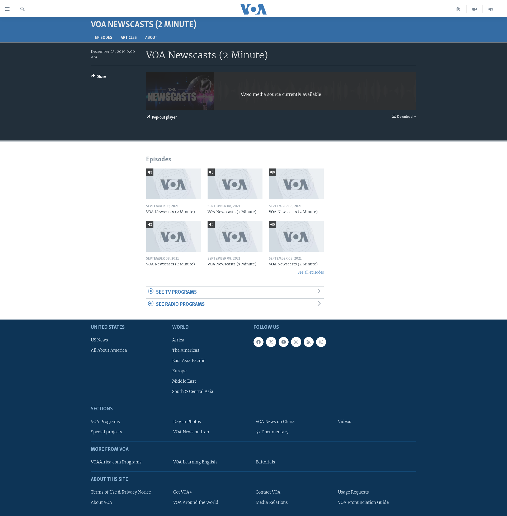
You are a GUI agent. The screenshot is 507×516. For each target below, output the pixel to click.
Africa (178, 340)
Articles (129, 38)
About (151, 38)
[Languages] (458, 9)
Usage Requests (353, 492)
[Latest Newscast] (491, 9)
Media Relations (272, 502)
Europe (179, 370)
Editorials (265, 462)
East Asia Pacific (188, 360)
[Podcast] (321, 342)
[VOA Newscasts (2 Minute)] (173, 183)
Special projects (106, 431)
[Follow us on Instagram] (296, 342)
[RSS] (309, 342)
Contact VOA (268, 492)
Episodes (103, 38)
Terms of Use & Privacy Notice (121, 492)
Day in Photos (187, 421)
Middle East (184, 381)
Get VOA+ (182, 492)
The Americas (185, 350)
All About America (109, 350)
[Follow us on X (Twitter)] (271, 342)
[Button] (98, 77)
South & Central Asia (192, 391)
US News (99, 340)
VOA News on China (275, 421)
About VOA (101, 502)
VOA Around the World (195, 502)
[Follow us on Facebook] (258, 342)
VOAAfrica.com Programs (116, 462)
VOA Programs (105, 421)
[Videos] (475, 9)
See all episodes (311, 272)
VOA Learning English (195, 462)
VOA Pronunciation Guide (363, 502)
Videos (344, 421)
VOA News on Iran (191, 431)
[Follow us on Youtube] (284, 342)
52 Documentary (272, 431)
